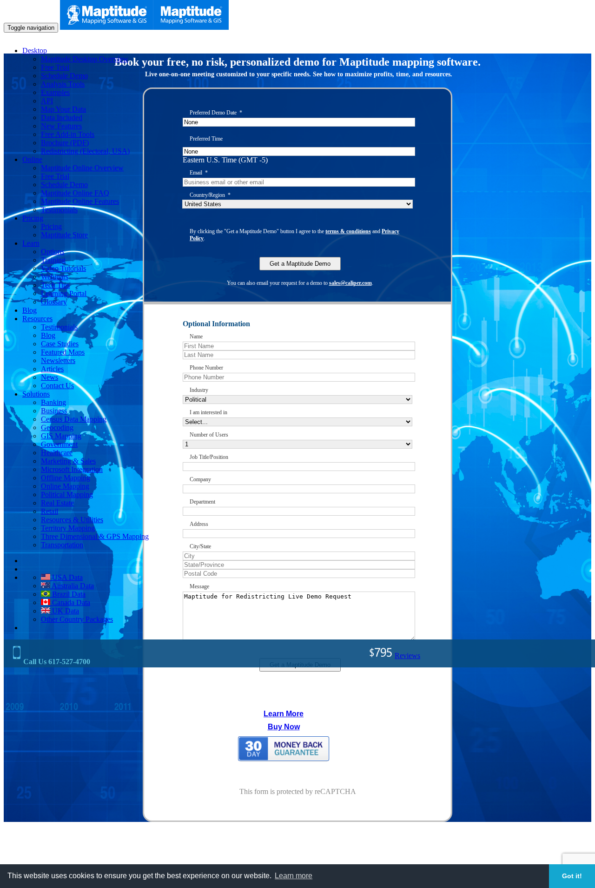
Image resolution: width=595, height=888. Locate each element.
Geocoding (57, 427)
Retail (49, 511)
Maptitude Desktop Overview (84, 59)
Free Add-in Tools (67, 134)
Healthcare (57, 453)
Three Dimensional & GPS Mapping (95, 536)
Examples (55, 92)
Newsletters (58, 360)
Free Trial (55, 67)
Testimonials (59, 210)
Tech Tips (55, 285)
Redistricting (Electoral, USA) (85, 151)
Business (54, 411)
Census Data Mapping (73, 419)
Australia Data (72, 586)
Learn (31, 243)
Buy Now (284, 727)
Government (59, 444)
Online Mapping (65, 486)
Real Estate (57, 503)
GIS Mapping (61, 436)
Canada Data (70, 602)
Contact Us (57, 386)
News (49, 377)
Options (52, 252)
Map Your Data (63, 109)
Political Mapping (67, 494)
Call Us (55, 662)
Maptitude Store (64, 235)
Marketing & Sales (68, 461)
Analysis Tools (63, 84)
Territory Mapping (68, 528)
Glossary (54, 302)
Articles (52, 369)
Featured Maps (63, 352)
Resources (37, 319)
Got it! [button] (572, 876)
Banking (53, 402)
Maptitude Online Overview (82, 168)
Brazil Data (68, 594)
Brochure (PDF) (65, 143)
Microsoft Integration (72, 469)
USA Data (66, 577)
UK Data (64, 611)
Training (53, 260)
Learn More (284, 714)
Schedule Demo (64, 76)
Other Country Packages (77, 619)
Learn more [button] (293, 876)
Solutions (36, 394)
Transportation (62, 545)
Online (32, 159)
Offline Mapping (65, 478)
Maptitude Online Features (80, 201)
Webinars (54, 277)
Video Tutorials (63, 268)
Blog (29, 310)
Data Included (61, 117)
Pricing (32, 218)
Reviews (407, 655)
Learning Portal (63, 293)
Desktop (34, 50)
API (47, 101)
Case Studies (60, 344)
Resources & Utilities (72, 520)
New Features (61, 126)
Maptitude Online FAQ (75, 193)
